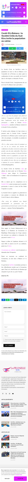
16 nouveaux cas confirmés (8, 250)
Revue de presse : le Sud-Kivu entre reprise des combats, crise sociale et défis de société (18, 405)
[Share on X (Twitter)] (19, 48)
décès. (10, 246)
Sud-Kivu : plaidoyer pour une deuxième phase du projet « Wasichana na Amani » (18, 423)
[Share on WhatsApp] (12, 48)
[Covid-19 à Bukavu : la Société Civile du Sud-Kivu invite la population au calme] (14, 58)
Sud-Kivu (11, 265)
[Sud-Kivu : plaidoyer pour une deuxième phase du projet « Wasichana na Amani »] (5, 424)
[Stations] (23, 91)
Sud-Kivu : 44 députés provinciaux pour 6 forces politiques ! (17, 445)
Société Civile (5, 184)
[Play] (16, 7)
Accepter (20, 478)
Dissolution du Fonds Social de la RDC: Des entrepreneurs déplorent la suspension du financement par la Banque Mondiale (18, 455)
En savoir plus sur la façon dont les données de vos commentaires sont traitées (13, 352)
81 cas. (13, 237)
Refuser (7, 478)
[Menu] (2, 21)
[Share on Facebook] (5, 48)
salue (22, 169)
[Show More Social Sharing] (25, 48)
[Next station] (12, 7)
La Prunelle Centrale (10, 44)
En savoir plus (19, 474)
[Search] (26, 21)
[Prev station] (20, 7)
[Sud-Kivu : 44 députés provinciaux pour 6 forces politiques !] (5, 445)
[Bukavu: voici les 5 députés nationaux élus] (5, 437)
